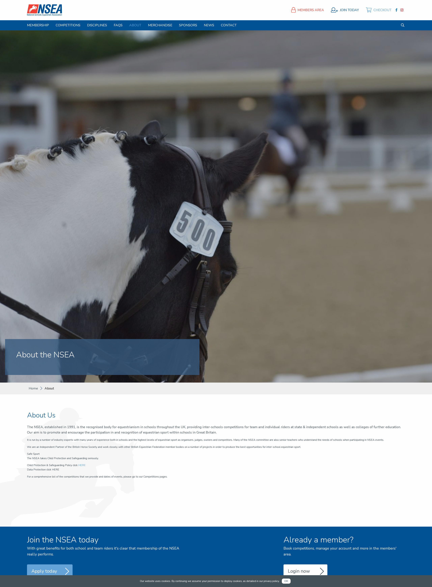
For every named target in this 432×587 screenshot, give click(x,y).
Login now (299, 571)
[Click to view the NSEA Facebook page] (397, 10)
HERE (82, 465)
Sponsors (188, 25)
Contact (229, 25)
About (135, 25)
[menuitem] (38, 25)
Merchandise (160, 25)
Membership (38, 25)
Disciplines (97, 25)
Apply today (44, 571)
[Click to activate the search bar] (402, 25)
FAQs (118, 25)
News (209, 25)
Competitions (68, 25)
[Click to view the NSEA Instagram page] (402, 10)
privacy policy (271, 581)
